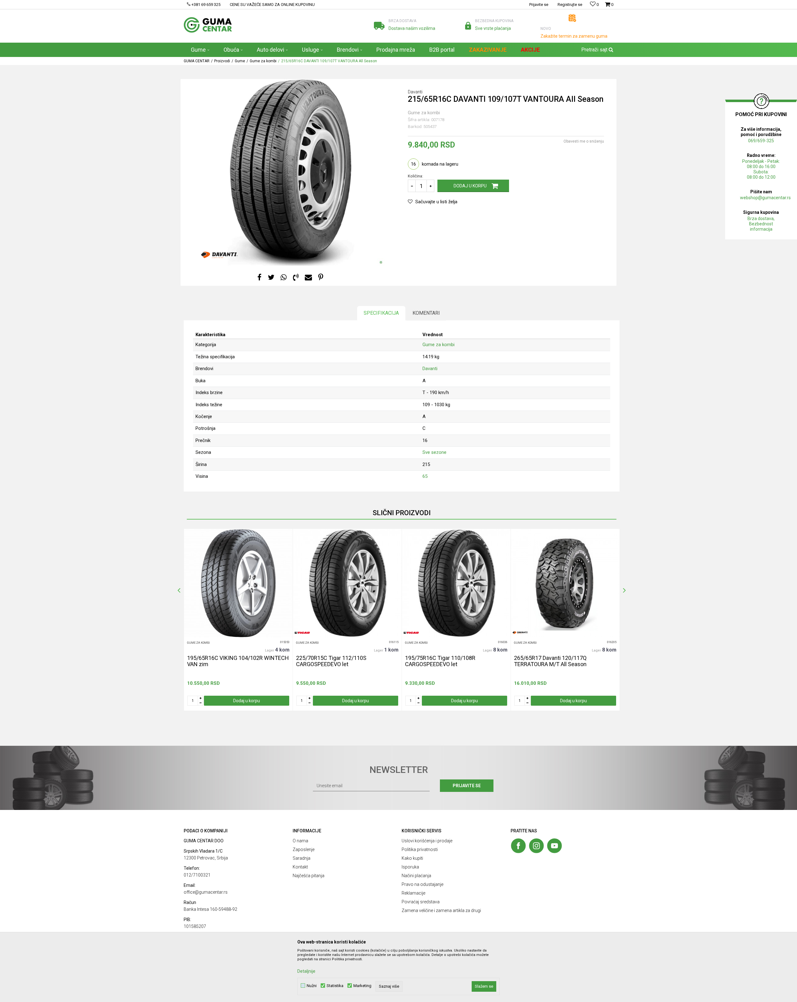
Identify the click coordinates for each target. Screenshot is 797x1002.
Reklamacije (413, 893)
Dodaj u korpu (470, 185)
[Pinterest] (320, 277)
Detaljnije (306, 971)
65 (424, 476)
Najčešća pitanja (308, 875)
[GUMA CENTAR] (208, 25)
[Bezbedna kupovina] (468, 26)
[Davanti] (219, 255)
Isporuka (410, 866)
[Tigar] (302, 632)
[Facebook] (259, 277)
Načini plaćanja (416, 875)
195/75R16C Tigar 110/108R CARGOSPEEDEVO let (440, 661)
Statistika (335, 985)
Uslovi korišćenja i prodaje (427, 840)
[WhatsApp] (284, 277)
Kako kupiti (412, 858)
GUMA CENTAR (197, 61)
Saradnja (301, 858)
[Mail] (308, 277)
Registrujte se (570, 4)
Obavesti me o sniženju (584, 141)
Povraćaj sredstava (421, 901)
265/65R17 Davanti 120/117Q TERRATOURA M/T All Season (550, 661)
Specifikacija (381, 313)
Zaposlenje (303, 849)
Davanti (429, 368)
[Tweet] (271, 277)
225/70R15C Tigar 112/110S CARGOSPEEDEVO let (331, 661)
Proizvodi (222, 61)
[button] (596, 50)
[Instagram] (536, 846)
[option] (238, 620)
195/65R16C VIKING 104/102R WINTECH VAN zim (238, 661)
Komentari (426, 313)
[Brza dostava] (379, 26)
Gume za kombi (263, 61)
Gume (240, 61)
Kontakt (300, 866)
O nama (300, 840)
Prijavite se (467, 785)
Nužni (312, 985)
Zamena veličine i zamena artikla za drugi (441, 910)
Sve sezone (434, 452)
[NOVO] (572, 18)
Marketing (362, 985)
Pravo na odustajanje (422, 884)
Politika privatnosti (420, 849)
